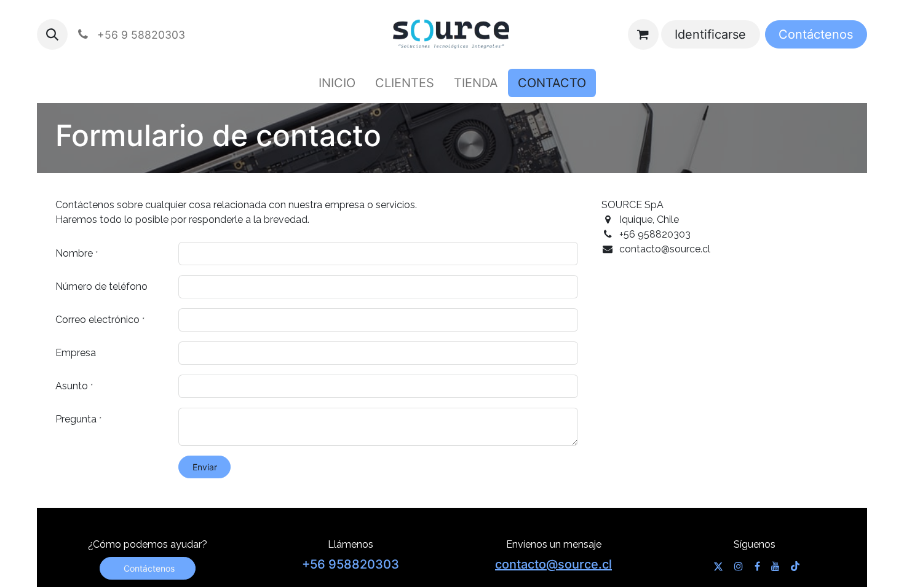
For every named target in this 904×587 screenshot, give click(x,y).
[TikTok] (795, 566)
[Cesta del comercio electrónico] (643, 34)
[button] (52, 34)
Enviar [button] (204, 467)
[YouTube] (775, 566)
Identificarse (710, 34)
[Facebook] (757, 566)
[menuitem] (337, 83)
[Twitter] (718, 566)
